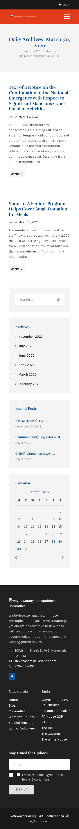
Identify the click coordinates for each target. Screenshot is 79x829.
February (29, 384)
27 (46, 541)
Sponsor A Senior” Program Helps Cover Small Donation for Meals (38, 209)
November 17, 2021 (28, 426)
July (26, 346)
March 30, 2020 (29, 116)
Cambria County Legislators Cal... (38, 437)
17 (25, 534)
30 (19, 549)
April (26, 365)
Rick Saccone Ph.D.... (29, 421)
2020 (37, 51)
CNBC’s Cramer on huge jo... (35, 453)
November (30, 337)
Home (25, 51)
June (26, 355)
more (18, 174)
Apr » (63, 558)
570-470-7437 (24, 666)
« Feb (16, 558)
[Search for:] (39, 300)
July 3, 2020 (23, 443)
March (49, 51)
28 (53, 541)
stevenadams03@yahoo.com (35, 661)
